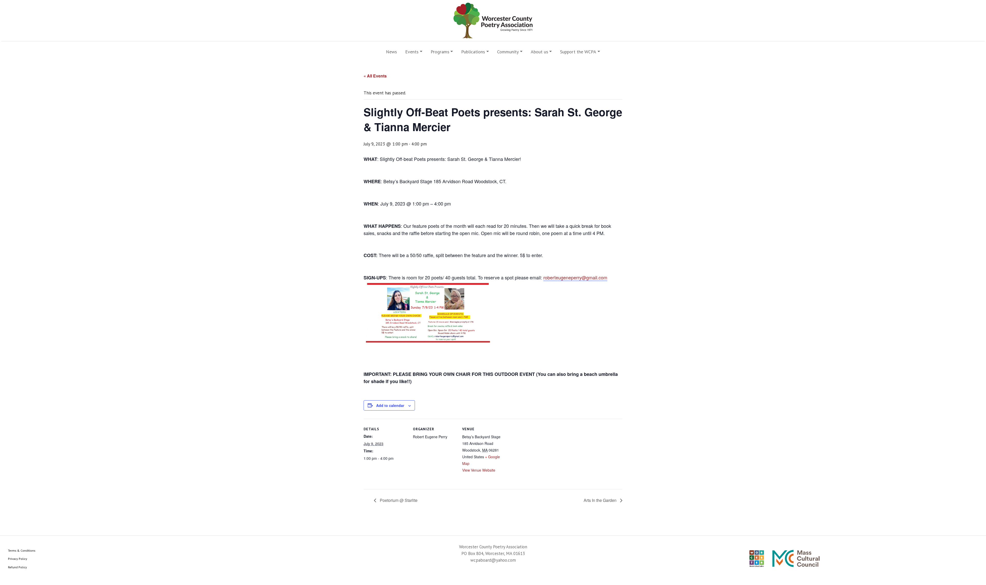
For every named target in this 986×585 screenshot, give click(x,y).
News (391, 52)
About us (539, 52)
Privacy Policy (17, 559)
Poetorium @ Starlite (398, 500)
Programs (440, 52)
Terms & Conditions (21, 550)
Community (508, 52)
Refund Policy (17, 567)
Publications (473, 52)
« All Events (375, 76)
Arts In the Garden (601, 500)
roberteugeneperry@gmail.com (575, 277)
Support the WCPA (578, 52)
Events (412, 52)
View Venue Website (478, 470)
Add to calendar (390, 405)
